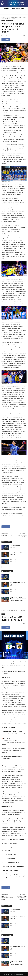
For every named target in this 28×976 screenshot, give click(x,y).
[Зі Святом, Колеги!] (5, 561)
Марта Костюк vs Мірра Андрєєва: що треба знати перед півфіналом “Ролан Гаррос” (18, 599)
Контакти (23, 12)
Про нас (6, 8)
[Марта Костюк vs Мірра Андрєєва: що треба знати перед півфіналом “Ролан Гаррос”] (5, 599)
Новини (4, 12)
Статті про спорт (9, 20)
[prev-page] (2, 567)
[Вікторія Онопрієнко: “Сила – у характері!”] (5, 554)
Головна (3, 17)
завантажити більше (13, 604)
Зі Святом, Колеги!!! (15, 545)
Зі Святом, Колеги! (14, 560)
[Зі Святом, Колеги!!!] (5, 547)
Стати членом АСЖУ (17, 8)
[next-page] (5, 567)
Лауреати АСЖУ (13, 12)
